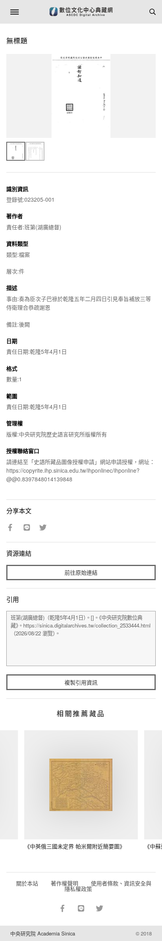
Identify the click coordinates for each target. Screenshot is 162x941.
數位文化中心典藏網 (81, 12)
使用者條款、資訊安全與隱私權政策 (107, 886)
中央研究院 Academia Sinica (42, 933)
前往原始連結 (81, 572)
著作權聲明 (64, 883)
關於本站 (27, 883)
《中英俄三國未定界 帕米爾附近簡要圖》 (74, 846)
